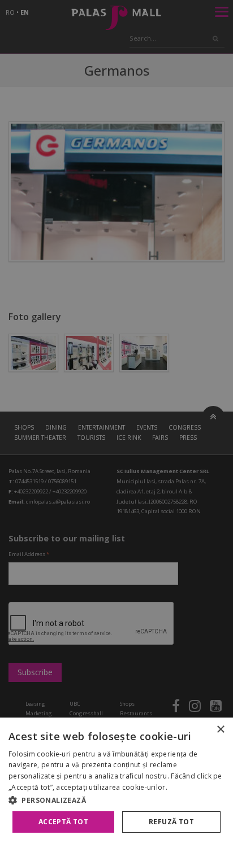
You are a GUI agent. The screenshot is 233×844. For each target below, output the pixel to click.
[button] (116, 800)
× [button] (220, 729)
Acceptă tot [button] (63, 821)
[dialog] (116, 781)
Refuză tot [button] (171, 821)
